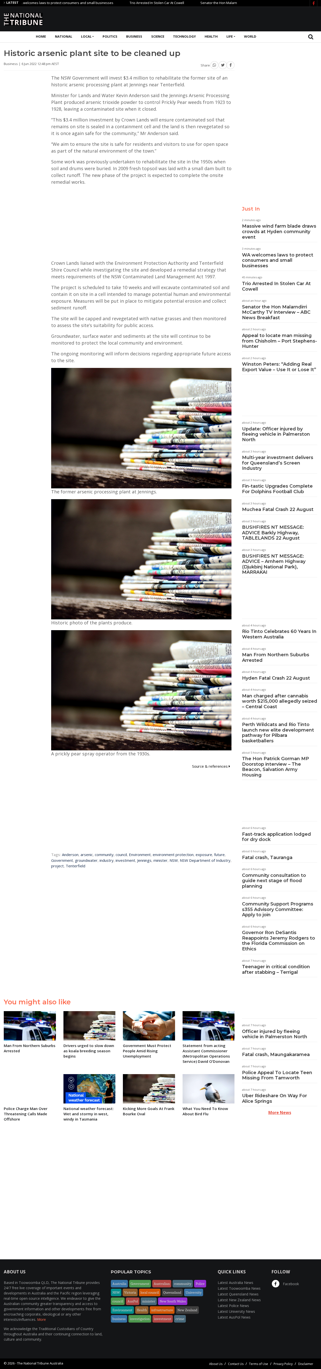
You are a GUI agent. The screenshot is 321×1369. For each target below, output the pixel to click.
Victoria (130, 1292)
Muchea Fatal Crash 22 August (277, 509)
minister (160, 860)
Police (200, 1283)
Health (211, 36)
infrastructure (162, 1310)
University (194, 1292)
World (250, 36)
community (104, 854)
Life (229, 36)
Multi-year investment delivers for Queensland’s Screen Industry (277, 463)
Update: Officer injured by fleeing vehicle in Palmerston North (276, 434)
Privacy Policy (283, 1364)
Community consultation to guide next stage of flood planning (274, 881)
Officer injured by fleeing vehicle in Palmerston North (274, 1034)
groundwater (86, 860)
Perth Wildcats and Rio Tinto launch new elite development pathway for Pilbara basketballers (278, 733)
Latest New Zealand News (239, 1299)
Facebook (290, 1283)
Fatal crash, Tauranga (267, 857)
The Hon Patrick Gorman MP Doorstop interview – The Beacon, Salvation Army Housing (275, 767)
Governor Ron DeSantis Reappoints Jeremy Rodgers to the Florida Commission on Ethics (278, 941)
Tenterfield (75, 865)
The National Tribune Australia (40, 1363)
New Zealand (187, 1310)
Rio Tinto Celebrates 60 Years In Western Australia (279, 634)
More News (279, 1112)
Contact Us (236, 1364)
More (41, 1319)
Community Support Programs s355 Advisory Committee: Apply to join (277, 909)
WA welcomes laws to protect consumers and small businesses (277, 260)
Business (134, 36)
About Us (215, 1364)
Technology (184, 36)
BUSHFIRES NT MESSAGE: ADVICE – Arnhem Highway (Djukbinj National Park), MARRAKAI (273, 564)
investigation (140, 1319)
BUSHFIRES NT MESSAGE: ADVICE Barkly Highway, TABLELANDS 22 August (273, 533)
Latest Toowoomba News (239, 1288)
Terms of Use (258, 1364)
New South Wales (172, 1301)
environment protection (173, 854)
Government (62, 860)
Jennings (144, 860)
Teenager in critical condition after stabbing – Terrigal (276, 969)
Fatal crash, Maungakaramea (276, 1054)
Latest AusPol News (234, 1317)
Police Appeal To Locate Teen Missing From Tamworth (277, 1075)
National (63, 36)
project (57, 865)
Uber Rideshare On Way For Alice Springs (274, 1098)
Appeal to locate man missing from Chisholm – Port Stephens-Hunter (279, 341)
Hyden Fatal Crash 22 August (276, 678)
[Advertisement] (226, 18)
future (219, 854)
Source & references (210, 766)
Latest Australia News (235, 1282)
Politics (110, 36)
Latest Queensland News (238, 1294)
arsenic (87, 854)
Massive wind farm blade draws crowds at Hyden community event (279, 231)
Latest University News (236, 1311)
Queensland (172, 1292)
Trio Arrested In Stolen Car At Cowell (122, 3)
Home (41, 36)
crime (180, 1319)
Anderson (70, 854)
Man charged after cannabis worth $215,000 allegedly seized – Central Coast (279, 701)
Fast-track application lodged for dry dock (276, 836)
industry (107, 860)
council (121, 854)
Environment (140, 854)
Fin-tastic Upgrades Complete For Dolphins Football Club (277, 488)
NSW (174, 860)
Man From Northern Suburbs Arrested (275, 657)
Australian (162, 1283)
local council (149, 1292)
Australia (119, 1283)
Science (157, 36)
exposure (204, 854)
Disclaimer (305, 1364)
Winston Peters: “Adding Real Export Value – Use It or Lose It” (279, 366)
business (119, 1319)
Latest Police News (233, 1305)
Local (86, 36)
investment (125, 860)
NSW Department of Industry (205, 860)
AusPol (132, 1301)
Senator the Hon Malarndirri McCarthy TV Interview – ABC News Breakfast (221, 3)
